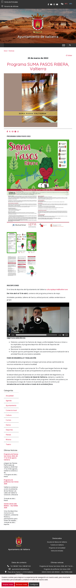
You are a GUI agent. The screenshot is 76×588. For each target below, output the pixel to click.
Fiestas (8, 435)
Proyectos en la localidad (57, 548)
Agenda (8, 400)
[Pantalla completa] (67, 335)
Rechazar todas (21, 584)
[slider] (36, 334)
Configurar (34, 584)
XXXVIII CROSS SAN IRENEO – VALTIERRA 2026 (57, 572)
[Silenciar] (63, 335)
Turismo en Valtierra (57, 545)
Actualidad (9, 396)
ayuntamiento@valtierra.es (20, 569)
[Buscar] (70, 45)
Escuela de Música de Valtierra (57, 542)
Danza (8, 425)
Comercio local (11, 410)
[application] (38, 320)
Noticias (11, 51)
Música (8, 439)
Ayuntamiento (11, 405)
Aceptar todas (8, 584)
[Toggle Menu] (63, 45)
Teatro (8, 444)
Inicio (5, 51)
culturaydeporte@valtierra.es (57, 289)
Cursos (8, 420)
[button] (38, 320)
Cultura (8, 415)
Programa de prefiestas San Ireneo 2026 (57, 569)
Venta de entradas (57, 551)
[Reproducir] (9, 335)
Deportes (9, 430)
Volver (69, 55)
